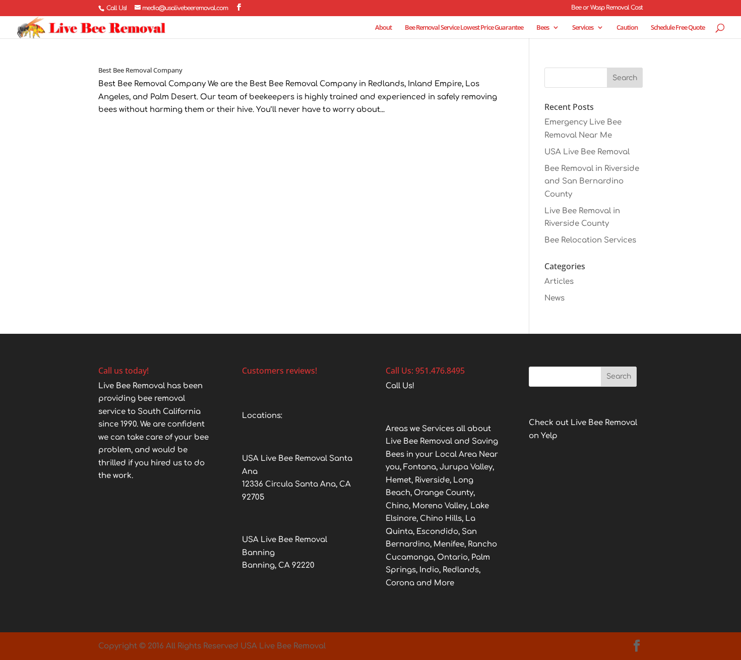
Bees (542, 28)
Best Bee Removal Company (140, 70)
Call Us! (116, 8)
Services (582, 28)
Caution (627, 28)
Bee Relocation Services (590, 240)
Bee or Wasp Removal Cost (607, 8)
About (383, 28)
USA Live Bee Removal (587, 152)
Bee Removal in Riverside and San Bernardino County (591, 181)
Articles (559, 281)
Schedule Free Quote (678, 28)
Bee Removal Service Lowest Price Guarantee (464, 28)
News (554, 298)
